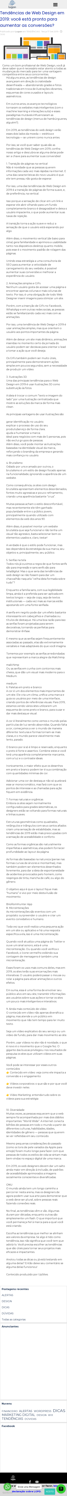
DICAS (6, 1307)
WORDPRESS (42, 1411)
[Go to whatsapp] (7, 1487)
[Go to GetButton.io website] (7, 1493)
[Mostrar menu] (55, 4)
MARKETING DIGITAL (18, 1415)
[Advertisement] (33, 1364)
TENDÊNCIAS (12, 1419)
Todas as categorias (14, 1319)
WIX (50, 1415)
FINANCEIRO (10, 1411)
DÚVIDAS (8, 1313)
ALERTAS (7, 1295)
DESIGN (7, 1301)
